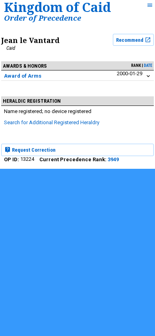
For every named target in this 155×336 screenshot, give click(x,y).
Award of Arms (22, 76)
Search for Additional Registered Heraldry (51, 122)
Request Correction (33, 150)
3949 (113, 159)
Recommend (130, 40)
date (148, 65)
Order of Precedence (42, 18)
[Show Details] (148, 76)
